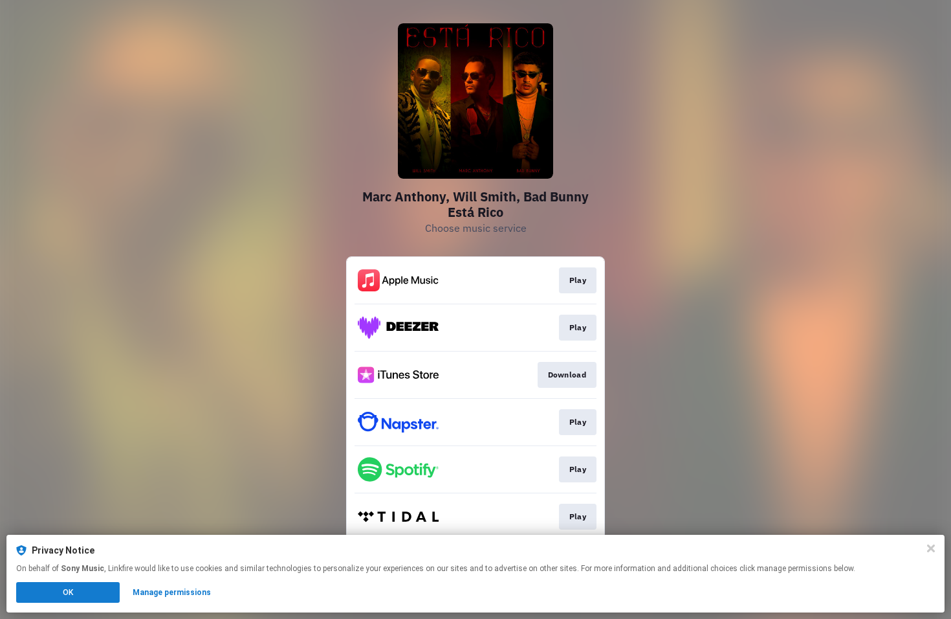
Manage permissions (172, 592)
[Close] (931, 548)
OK (68, 592)
